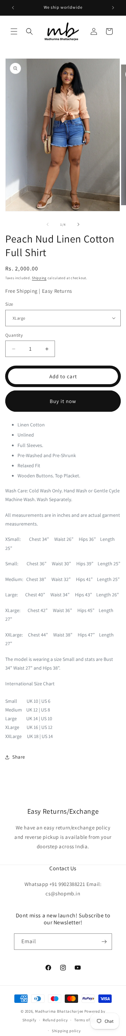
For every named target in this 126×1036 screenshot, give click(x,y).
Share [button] (18, 757)
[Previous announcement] (13, 7)
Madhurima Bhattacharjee (59, 1011)
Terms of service (89, 1020)
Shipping (39, 278)
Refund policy (55, 1020)
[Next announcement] (113, 7)
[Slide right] (78, 224)
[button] (14, 31)
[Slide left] (47, 224)
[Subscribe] (104, 941)
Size (9, 304)
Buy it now (63, 401)
